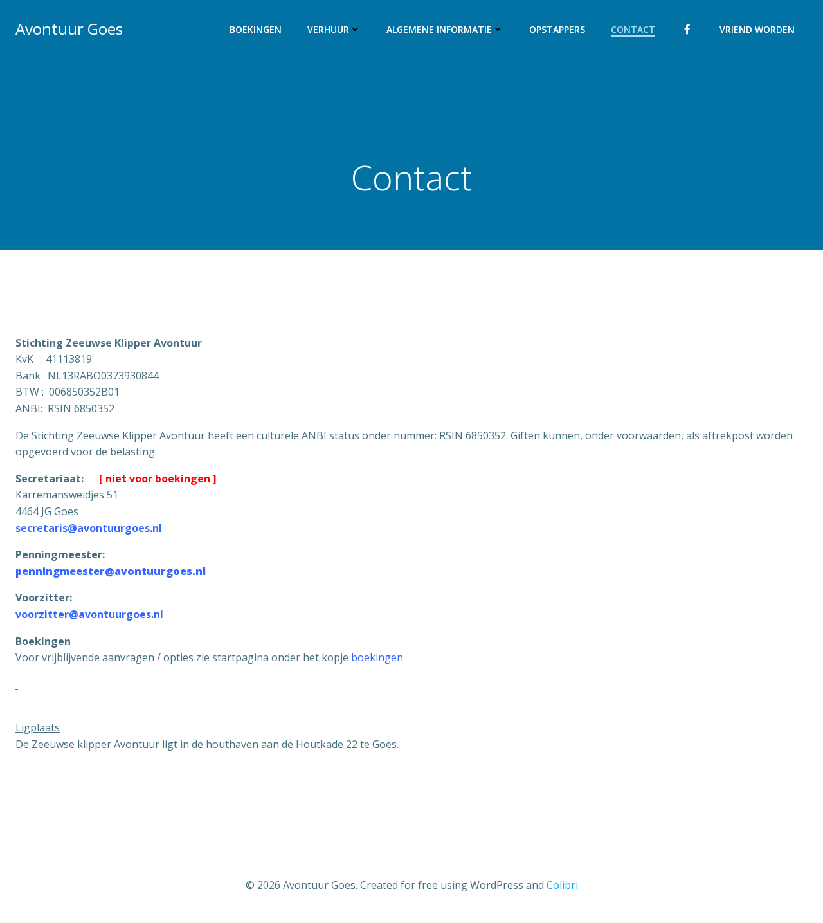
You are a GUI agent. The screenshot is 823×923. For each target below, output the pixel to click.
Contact (633, 29)
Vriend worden (757, 29)
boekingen (377, 657)
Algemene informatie (439, 29)
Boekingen (256, 29)
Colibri (562, 885)
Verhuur (328, 29)
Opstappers (557, 29)
